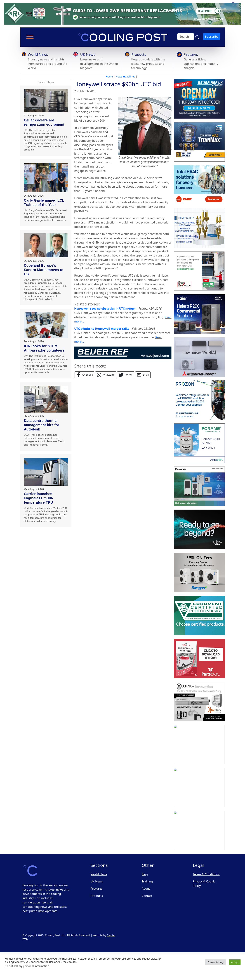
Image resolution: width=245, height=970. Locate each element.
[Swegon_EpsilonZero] (199, 572)
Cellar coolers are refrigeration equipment (44, 122)
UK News (87, 54)
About (146, 889)
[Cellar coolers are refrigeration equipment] (46, 100)
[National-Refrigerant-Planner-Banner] (122, 13)
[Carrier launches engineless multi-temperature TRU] (46, 472)
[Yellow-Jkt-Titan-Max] (199, 142)
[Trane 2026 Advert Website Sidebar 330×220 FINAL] (199, 185)
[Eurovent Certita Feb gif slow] (199, 615)
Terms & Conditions (206, 874)
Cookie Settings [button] (216, 962)
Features (191, 54)
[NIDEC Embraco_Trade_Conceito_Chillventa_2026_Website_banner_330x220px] (199, 529)
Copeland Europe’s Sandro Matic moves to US (43, 269)
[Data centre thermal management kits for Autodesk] (46, 399)
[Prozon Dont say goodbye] (199, 400)
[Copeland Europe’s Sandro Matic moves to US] (46, 245)
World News (38, 54)
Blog (145, 874)
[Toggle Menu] (30, 37)
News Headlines (125, 76)
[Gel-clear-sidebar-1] (199, 701)
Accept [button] (234, 962)
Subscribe (211, 37)
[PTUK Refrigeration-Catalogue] (199, 658)
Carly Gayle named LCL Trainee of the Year (44, 202)
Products (138, 54)
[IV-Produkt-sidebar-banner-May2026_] (199, 271)
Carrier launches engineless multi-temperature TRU (38, 498)
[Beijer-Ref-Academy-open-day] (199, 99)
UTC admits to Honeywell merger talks (101, 329)
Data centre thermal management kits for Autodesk (41, 425)
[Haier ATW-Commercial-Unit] (199, 314)
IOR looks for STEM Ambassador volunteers (44, 348)
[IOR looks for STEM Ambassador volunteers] (46, 325)
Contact (147, 896)
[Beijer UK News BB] (122, 352)
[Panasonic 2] (199, 486)
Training (147, 881)
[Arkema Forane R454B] (199, 443)
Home (109, 76)
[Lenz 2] (199, 788)
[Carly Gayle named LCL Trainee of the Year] (46, 177)
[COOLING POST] (199, 745)
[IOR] (199, 831)
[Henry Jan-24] (199, 228)
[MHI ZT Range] (199, 357)
